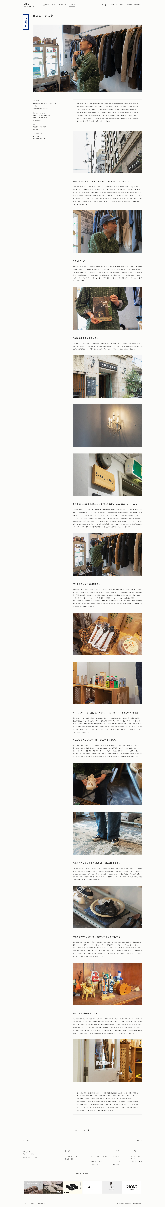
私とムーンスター (136, 1156)
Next (137, 1141)
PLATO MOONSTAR (97, 1161)
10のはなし (116, 1156)
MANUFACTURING (118, 1159)
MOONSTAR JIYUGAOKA (99, 1156)
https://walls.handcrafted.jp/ (40, 108)
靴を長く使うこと (70, 1159)
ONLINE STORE (117, 5)
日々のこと (134, 1159)
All (83, 1141)
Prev (27, 1141)
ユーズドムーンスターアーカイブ (75, 1156)
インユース (116, 1161)
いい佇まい (94, 1164)
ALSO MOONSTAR (97, 1159)
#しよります (117, 1164)
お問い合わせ (41, 1203)
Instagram (106, 5)
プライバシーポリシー (29, 1203)
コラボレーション (136, 1161)
